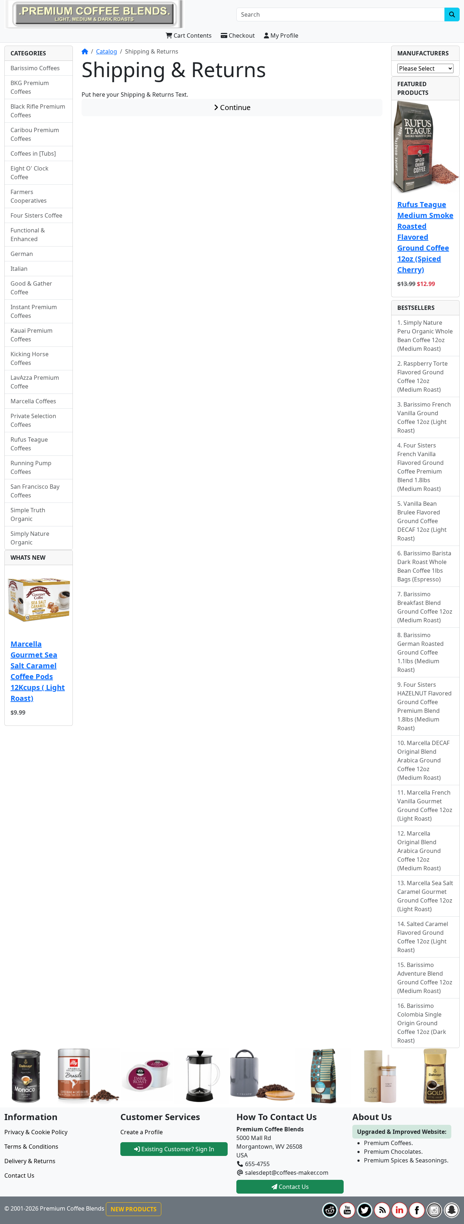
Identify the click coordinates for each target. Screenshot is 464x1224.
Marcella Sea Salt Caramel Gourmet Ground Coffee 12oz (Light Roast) (425, 896)
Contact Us (19, 1175)
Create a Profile (141, 1132)
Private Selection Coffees (33, 420)
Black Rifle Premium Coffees (38, 110)
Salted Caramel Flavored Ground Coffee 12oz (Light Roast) (422, 937)
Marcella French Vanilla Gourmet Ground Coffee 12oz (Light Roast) (424, 805)
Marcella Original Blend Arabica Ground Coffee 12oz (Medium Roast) (419, 850)
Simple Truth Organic (28, 514)
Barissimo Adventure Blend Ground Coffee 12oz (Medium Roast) (424, 978)
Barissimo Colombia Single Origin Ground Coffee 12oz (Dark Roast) (421, 1023)
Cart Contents (192, 35)
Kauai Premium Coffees (32, 335)
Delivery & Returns (29, 1161)
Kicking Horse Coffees (30, 358)
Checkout (241, 35)
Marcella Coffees (33, 401)
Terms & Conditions (31, 1147)
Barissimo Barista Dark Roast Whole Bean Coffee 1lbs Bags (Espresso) (424, 566)
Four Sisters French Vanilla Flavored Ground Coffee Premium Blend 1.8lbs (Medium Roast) (420, 467)
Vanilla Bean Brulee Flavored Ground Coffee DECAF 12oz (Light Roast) (422, 521)
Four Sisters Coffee (36, 215)
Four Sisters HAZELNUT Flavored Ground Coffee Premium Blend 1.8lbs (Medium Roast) (424, 706)
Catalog (106, 51)
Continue (234, 107)
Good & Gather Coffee (31, 287)
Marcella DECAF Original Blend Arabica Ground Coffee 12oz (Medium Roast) (423, 760)
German (22, 254)
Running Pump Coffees (31, 467)
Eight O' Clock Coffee (30, 172)
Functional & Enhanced (28, 234)
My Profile (283, 35)
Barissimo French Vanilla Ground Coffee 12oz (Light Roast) (424, 417)
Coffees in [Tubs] (33, 153)
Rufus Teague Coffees (29, 444)
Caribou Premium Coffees (35, 134)
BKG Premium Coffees (30, 87)
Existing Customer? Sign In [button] (177, 1149)
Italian (19, 269)
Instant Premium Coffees (34, 311)
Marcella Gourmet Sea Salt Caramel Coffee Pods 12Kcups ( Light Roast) (38, 671)
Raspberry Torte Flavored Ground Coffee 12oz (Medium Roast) (422, 376)
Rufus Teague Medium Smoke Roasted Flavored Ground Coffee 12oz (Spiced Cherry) (425, 236)
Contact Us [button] (293, 1187)
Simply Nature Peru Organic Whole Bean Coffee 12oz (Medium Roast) (425, 336)
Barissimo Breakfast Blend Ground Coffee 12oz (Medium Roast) (424, 607)
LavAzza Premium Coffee (35, 382)
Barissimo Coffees (35, 68)
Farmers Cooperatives (29, 196)
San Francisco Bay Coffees (35, 491)
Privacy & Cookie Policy (35, 1132)
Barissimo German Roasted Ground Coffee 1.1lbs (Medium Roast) (420, 652)
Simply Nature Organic (30, 538)
